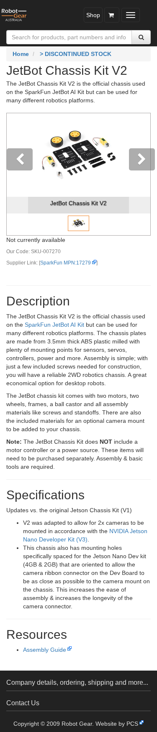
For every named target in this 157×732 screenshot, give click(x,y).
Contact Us (22, 703)
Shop (93, 15)
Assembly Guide (44, 649)
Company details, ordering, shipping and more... (77, 682)
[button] (17, 174)
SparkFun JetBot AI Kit (54, 324)
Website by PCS (116, 723)
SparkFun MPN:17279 (65, 263)
